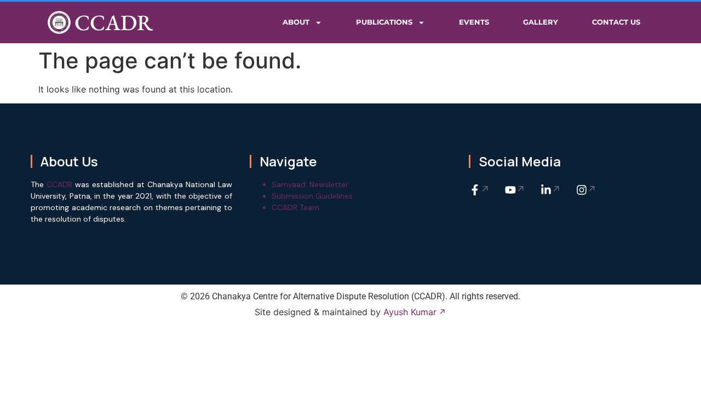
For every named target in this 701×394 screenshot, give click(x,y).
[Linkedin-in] (551, 190)
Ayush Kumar (409, 311)
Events (474, 22)
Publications (384, 22)
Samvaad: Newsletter (310, 184)
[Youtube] (515, 190)
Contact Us (616, 22)
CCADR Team (295, 207)
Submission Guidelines (312, 196)
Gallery (540, 22)
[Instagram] (586, 190)
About (296, 22)
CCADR (113, 22)
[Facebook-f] (480, 190)
